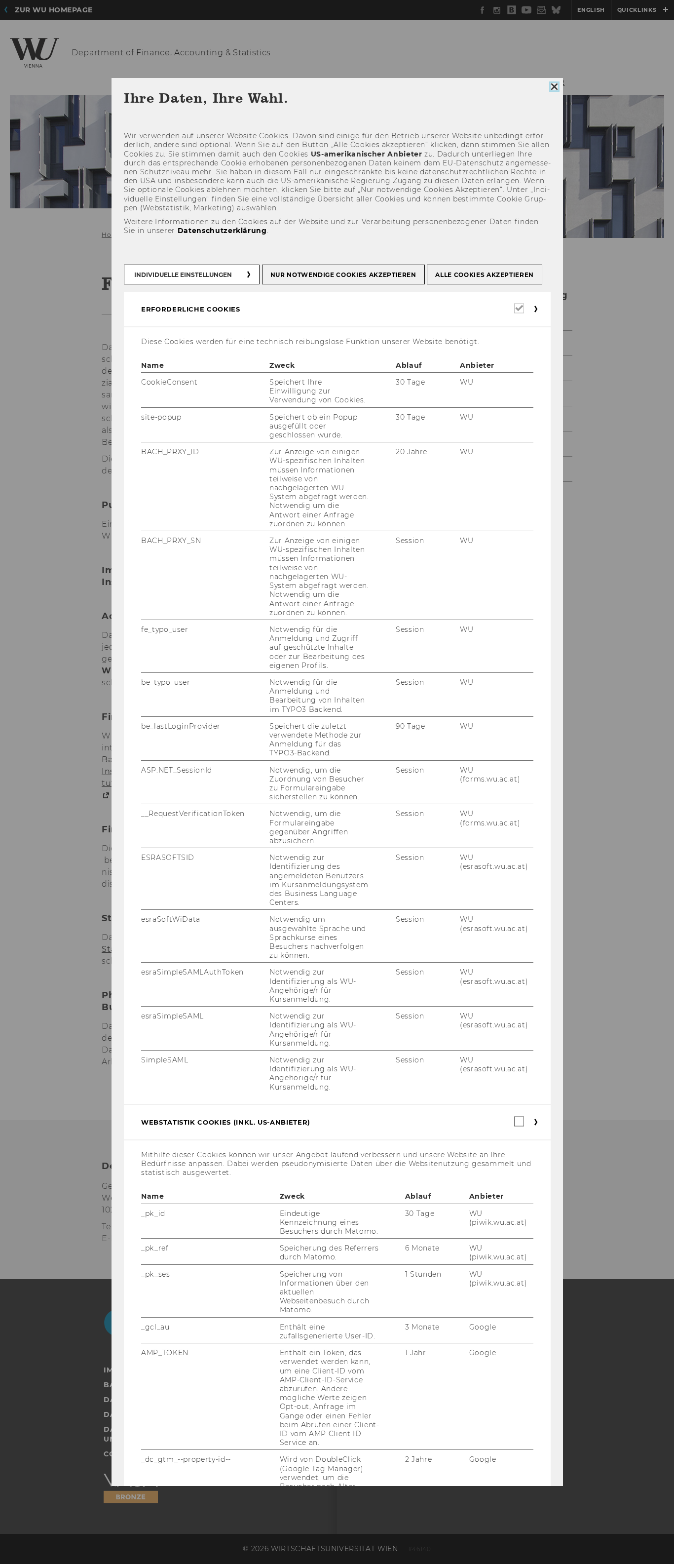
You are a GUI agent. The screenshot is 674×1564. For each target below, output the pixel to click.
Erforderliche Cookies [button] (190, 309)
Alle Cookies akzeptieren (484, 274)
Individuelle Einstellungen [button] (183, 274)
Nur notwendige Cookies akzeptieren (343, 274)
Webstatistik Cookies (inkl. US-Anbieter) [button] (225, 1122)
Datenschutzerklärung (221, 231)
